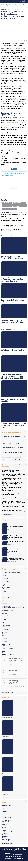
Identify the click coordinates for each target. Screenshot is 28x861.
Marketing (4, 604)
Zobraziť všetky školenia (7, 692)
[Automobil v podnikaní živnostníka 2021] (7, 783)
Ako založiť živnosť (5, 755)
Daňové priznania (12, 544)
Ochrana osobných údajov (19, 850)
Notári (3, 826)
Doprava (4, 582)
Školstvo (4, 634)
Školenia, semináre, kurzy (9, 569)
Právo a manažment (6, 623)
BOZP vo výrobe (5, 574)
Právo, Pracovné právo (6, 625)
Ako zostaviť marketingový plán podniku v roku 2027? (12, 478)
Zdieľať (14, 169)
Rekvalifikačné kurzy (6, 834)
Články (9, 9)
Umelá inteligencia (6, 644)
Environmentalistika (6, 590)
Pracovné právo (5, 620)
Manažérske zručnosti (6, 601)
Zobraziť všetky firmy (7, 843)
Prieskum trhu (5, 833)
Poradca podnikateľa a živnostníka (11, 432)
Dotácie (3, 584)
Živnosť (3, 652)
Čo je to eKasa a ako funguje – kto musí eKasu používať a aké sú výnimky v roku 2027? (13, 279)
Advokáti (4, 807)
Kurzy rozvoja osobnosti (7, 820)
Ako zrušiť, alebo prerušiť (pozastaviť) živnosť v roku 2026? (13, 257)
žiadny (3, 651)
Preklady (4, 830)
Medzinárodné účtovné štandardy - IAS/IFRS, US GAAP (13, 607)
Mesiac (25, 212)
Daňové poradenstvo (6, 809)
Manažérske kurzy (5, 823)
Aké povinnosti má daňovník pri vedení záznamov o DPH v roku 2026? (13, 511)
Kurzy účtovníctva (5, 821)
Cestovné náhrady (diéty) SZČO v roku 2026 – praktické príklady (13, 321)
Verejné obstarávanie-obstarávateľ (9, 647)
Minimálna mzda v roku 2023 (19, 202)
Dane (12, 9)
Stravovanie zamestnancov (8, 440)
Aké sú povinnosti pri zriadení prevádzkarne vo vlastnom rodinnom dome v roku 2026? (13, 489)
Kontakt (13, 851)
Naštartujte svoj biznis (6, 202)
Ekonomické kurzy (5, 811)
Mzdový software (5, 824)
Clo (3, 577)
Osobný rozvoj (5, 615)
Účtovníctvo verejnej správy (7, 642)
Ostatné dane (5, 616)
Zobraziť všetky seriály (7, 564)
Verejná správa (5, 645)
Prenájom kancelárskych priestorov (9, 831)
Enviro (3, 588)
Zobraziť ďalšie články (7, 514)
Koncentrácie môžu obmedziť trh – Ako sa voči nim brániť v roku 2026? (15, 558)
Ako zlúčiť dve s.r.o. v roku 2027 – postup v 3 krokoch (12, 470)
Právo (3, 622)
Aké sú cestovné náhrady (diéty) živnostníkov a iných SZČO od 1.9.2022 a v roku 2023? (14, 205)
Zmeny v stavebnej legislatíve (8, 654)
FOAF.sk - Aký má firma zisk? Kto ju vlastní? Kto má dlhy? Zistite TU (14, 6)
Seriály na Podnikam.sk (8, 520)
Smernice (4, 636)
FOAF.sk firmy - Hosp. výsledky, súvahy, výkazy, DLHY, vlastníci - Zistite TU (13, 174)
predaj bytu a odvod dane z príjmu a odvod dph (12, 452)
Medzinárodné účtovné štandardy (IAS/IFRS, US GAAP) (13, 609)
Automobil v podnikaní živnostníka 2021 (6, 793)
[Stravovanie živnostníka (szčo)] (7, 764)
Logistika (4, 600)
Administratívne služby (6, 805)
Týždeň (22, 212)
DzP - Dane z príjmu (6, 587)
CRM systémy (5, 808)
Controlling (4, 579)
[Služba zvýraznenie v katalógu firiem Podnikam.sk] (7, 727)
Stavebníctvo (4, 638)
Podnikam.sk (3, 9)
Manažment (4, 603)
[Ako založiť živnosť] (7, 746)
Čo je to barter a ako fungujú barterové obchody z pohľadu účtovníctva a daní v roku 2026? (12, 376)
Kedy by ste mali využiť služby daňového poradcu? (12, 351)
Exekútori (4, 814)
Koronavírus (4, 596)
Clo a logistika (5, 578)
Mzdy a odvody (5, 612)
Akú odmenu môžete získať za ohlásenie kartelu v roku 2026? (14, 536)
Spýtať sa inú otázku (17, 459)
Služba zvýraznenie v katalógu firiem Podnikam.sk (7, 737)
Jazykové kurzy (5, 815)
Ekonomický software (6, 812)
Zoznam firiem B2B (7, 802)
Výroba (3, 650)
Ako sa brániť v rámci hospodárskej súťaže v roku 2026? (15, 527)
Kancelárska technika (6, 817)
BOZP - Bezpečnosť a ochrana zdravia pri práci (11, 572)
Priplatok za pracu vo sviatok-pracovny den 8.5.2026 (14, 436)
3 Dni (19, 212)
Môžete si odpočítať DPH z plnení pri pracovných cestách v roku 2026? (13, 425)
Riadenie (4, 628)
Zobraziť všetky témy (7, 459)
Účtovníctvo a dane (6, 641)
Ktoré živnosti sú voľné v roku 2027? (10, 222)
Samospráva (4, 632)
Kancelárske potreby (6, 818)
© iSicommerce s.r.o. (11, 848)
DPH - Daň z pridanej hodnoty (8, 585)
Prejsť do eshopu (6, 797)
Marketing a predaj (6, 606)
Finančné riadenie (5, 593)
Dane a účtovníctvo (6, 581)
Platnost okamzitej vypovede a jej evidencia (12, 443)
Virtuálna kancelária (6, 840)
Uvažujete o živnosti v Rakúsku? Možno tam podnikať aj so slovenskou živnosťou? (13, 502)
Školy (3, 635)
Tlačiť (26, 40)
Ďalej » (19, 456)
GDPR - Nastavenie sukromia (20, 851)
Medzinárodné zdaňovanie (7, 610)
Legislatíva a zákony (6, 597)
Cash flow (4, 575)
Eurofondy (4, 591)
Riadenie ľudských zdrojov (7, 631)
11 (15, 456)
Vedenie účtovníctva (6, 839)
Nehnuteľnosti (5, 613)
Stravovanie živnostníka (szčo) (6, 774)
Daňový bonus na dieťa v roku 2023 (9, 208)
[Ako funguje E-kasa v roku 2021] (7, 708)
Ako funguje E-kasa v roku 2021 (10, 153)
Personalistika (5, 617)
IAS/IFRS (4, 594)
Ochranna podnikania (12, 529)
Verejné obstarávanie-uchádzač (8, 648)
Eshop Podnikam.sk (7, 698)
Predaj (3, 626)
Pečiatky (4, 827)
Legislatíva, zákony (6, 598)
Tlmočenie (4, 837)
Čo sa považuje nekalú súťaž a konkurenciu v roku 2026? (14, 550)
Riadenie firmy (5, 629)
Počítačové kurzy (5, 828)
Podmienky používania (7, 851)
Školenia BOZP (5, 836)
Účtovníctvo (4, 639)
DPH (16, 9)
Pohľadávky (4, 619)
